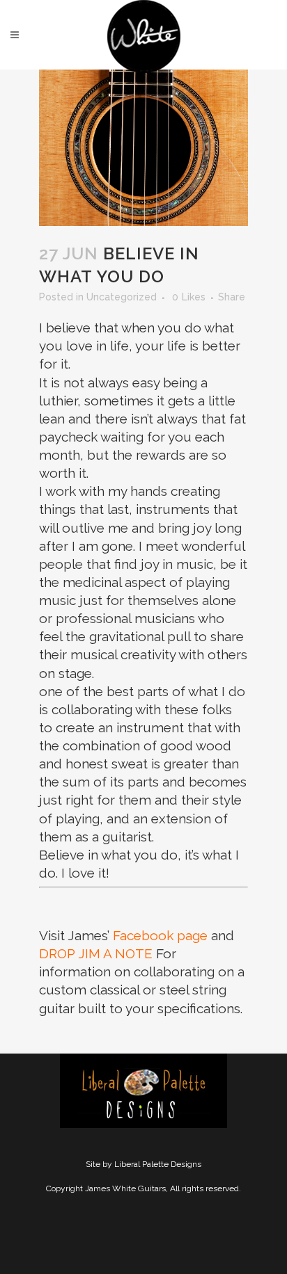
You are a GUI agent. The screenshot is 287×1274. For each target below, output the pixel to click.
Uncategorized (121, 297)
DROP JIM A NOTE (96, 953)
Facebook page (160, 935)
